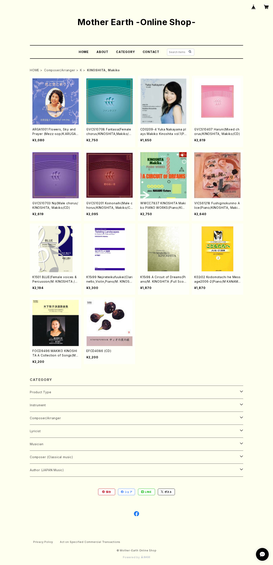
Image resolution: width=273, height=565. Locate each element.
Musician (36, 444)
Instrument (38, 405)
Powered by (132, 557)
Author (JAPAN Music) (47, 470)
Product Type (40, 392)
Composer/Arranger (59, 70)
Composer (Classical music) (51, 457)
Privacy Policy (43, 542)
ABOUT (102, 52)
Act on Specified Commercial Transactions (90, 542)
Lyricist (35, 431)
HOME (84, 52)
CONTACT (151, 52)
